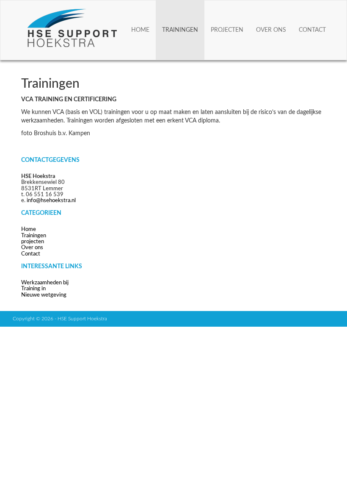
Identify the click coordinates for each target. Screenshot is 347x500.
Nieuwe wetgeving (43, 295)
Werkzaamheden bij (45, 283)
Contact (312, 30)
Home (140, 30)
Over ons (271, 30)
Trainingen (180, 30)
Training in (33, 289)
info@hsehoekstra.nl (51, 200)
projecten (227, 30)
